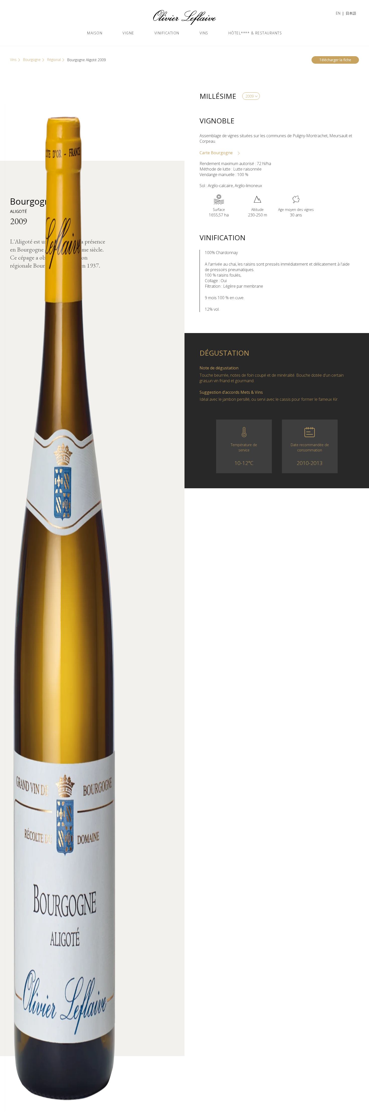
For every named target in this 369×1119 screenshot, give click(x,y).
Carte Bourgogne (217, 152)
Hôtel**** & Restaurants (255, 33)
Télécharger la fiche (335, 59)
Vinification (166, 33)
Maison (94, 33)
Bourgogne (32, 59)
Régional (54, 59)
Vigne (128, 33)
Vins (204, 33)
